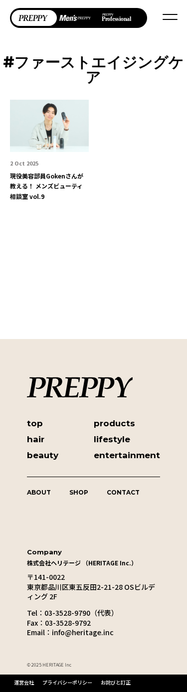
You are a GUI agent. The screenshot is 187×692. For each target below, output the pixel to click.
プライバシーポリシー (67, 682)
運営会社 (24, 682)
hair (35, 439)
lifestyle (112, 439)
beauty (42, 455)
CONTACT (123, 492)
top (35, 423)
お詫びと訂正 (116, 682)
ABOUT (39, 492)
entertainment (127, 455)
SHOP (78, 492)
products (114, 423)
